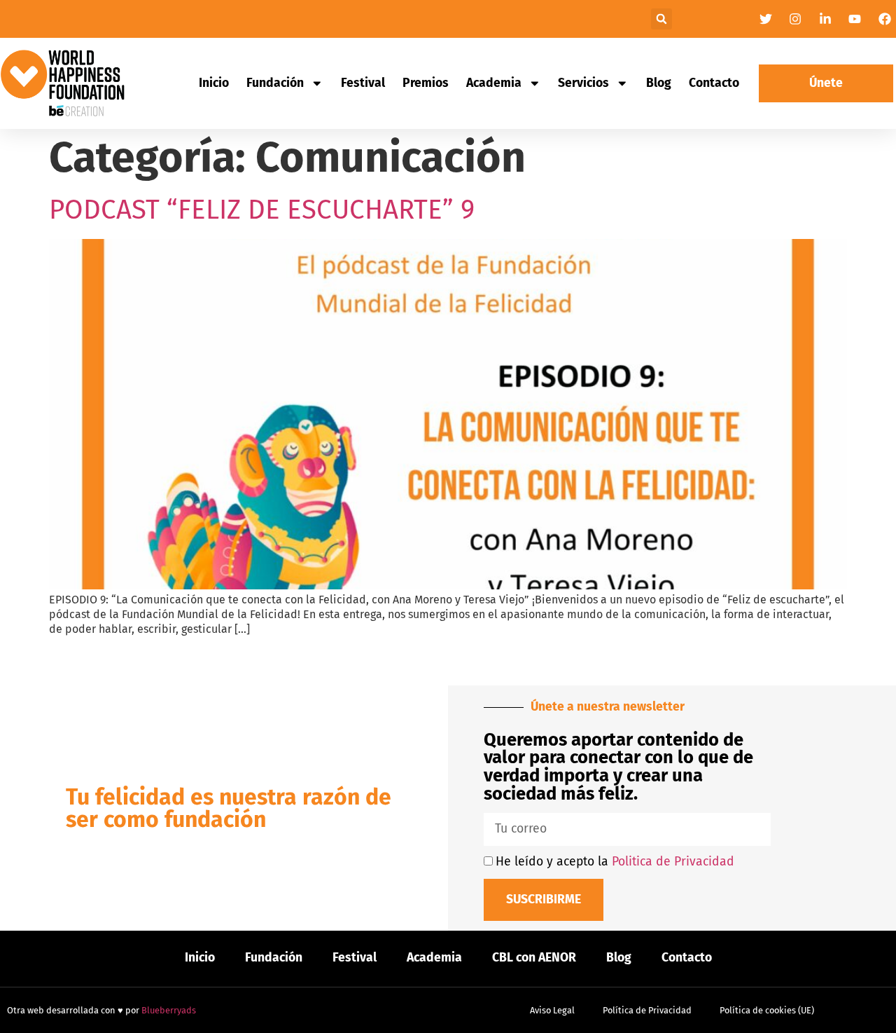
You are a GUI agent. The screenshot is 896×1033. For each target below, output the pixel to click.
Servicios (583, 83)
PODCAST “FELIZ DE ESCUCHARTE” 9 (262, 209)
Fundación (275, 83)
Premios (425, 83)
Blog (658, 83)
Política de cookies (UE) (767, 1010)
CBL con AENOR (534, 957)
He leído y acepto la (615, 861)
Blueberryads (168, 1010)
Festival (363, 83)
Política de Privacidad (647, 1010)
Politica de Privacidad (673, 861)
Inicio (214, 83)
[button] (661, 18)
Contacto (714, 83)
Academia (494, 83)
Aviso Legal (552, 1010)
